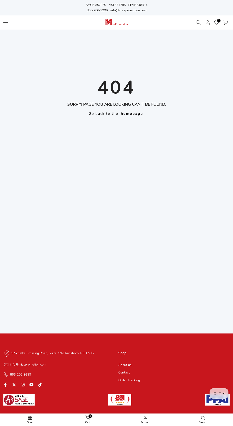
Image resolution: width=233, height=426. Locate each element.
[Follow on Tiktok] (40, 384)
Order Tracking (129, 380)
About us (125, 365)
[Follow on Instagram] (23, 384)
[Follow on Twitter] (14, 384)
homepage (132, 113)
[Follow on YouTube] (31, 384)
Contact (124, 372)
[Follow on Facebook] (5, 384)
